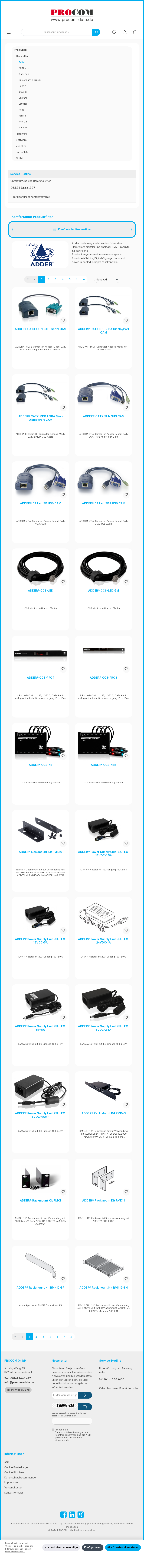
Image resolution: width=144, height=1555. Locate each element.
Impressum (11, 1482)
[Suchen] (96, 32)
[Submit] (85, 1395)
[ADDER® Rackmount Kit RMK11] (103, 1178)
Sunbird (23, 127)
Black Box (24, 74)
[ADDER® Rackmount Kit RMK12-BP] (40, 1265)
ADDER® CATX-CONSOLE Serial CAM (40, 329)
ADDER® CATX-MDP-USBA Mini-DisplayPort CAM (40, 418)
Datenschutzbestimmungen (20, 1477)
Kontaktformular (40, 196)
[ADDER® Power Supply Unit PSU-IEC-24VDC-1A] (103, 917)
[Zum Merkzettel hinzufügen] (63, 320)
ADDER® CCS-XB (40, 765)
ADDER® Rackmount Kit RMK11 (103, 1200)
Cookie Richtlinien (14, 1472)
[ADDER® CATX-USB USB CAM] (40, 481)
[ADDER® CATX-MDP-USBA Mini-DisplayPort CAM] (40, 394)
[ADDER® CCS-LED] (40, 568)
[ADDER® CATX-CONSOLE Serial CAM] (40, 307)
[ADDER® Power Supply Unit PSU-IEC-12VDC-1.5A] (103, 830)
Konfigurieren (92, 1547)
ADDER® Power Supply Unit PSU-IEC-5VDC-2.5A (103, 1028)
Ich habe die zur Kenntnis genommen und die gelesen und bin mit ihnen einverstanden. (73, 1434)
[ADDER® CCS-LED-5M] (103, 568)
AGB (6, 1462)
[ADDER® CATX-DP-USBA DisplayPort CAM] (103, 307)
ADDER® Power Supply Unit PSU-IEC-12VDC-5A (40, 941)
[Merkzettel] (114, 32)
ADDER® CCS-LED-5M (103, 590)
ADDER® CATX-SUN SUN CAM (103, 416)
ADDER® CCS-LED (40, 590)
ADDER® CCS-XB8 (103, 765)
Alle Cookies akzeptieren (123, 1547)
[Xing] (81, 1515)
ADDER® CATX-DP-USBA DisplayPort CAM (103, 330)
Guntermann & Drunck (30, 80)
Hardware (21, 133)
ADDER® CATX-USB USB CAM (40, 503)
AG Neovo (24, 68)
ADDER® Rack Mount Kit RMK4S (103, 1113)
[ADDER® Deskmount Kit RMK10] (40, 830)
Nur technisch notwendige (61, 1547)
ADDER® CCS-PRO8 (103, 677)
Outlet (19, 158)
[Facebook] (63, 1515)
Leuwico (23, 103)
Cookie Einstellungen (16, 1467)
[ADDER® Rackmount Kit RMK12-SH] (103, 1265)
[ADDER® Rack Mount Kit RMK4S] (103, 1091)
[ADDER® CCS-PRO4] (40, 655)
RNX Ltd (23, 121)
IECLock (23, 92)
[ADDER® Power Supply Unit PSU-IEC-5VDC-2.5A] (103, 1004)
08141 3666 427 (23, 188)
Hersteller (22, 56)
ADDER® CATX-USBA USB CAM (103, 503)
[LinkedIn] (72, 1515)
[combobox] (56, 32)
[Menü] (8, 32)
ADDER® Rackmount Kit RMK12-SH (103, 1287)
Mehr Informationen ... (15, 1552)
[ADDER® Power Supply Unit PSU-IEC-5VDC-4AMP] (40, 1091)
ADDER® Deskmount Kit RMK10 (40, 852)
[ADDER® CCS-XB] (40, 743)
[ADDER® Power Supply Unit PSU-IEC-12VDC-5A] (40, 917)
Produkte (20, 50)
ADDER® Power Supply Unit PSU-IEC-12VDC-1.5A (103, 853)
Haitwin (22, 86)
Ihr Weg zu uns (20, 1389)
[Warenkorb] (135, 32)
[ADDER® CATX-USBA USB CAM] (103, 481)
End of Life (22, 152)
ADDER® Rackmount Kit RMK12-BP (40, 1287)
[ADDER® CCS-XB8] (103, 743)
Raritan (22, 115)
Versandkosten (13, 1487)
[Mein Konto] (124, 32)
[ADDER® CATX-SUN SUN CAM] (103, 394)
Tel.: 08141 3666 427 (17, 1378)
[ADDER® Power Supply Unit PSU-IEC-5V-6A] (40, 1004)
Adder (22, 62)
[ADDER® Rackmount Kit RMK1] (40, 1178)
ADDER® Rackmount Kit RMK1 (40, 1200)
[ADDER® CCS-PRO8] (103, 655)
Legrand (23, 98)
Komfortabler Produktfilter (74, 229)
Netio (21, 109)
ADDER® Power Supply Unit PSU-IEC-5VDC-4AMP (40, 1115)
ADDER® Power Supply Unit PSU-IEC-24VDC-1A (103, 941)
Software (21, 139)
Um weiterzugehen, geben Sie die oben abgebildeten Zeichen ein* (69, 1414)
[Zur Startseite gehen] (72, 15)
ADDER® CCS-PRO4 (40, 677)
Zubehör (21, 146)
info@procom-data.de (19, 1382)
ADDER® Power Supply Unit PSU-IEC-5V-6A (40, 1028)
